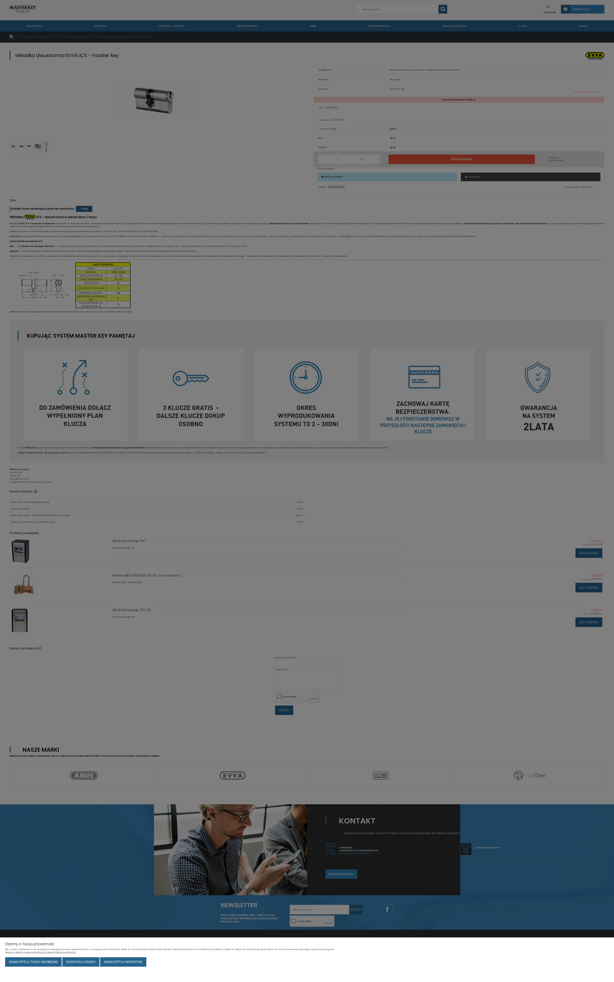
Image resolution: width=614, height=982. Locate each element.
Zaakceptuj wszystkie (123, 962)
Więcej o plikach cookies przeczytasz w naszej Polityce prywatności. (40, 952)
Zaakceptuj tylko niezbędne (33, 962)
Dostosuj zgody (81, 962)
